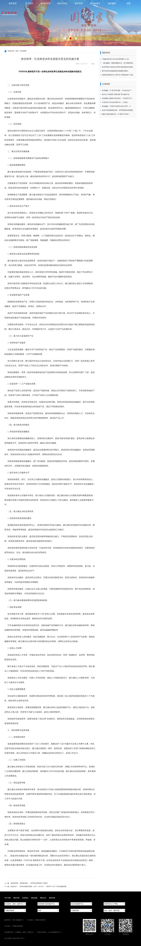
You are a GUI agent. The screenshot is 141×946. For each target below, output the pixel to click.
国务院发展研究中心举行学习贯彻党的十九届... (118, 75)
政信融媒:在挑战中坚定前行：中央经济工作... (117, 98)
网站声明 (16, 898)
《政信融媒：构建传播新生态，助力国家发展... (118, 63)
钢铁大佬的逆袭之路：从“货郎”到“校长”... (116, 114)
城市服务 (112, 3)
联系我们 (25, 898)
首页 (17, 51)
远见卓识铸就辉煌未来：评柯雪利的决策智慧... (118, 110)
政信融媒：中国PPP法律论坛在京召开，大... (117, 106)
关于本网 (7, 898)
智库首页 (13, 3)
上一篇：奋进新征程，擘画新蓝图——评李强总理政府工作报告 (26, 883)
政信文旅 (79, 3)
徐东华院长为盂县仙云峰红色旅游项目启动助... (118, 67)
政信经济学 (46, 3)
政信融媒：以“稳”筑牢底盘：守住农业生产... (117, 90)
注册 (128, 3)
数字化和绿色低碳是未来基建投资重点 (115, 71)
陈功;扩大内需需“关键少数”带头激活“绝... (116, 94)
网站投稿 (34, 898)
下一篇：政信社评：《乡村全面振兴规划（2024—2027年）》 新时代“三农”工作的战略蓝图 (35, 886)
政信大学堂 (62, 3)
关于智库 (29, 3)
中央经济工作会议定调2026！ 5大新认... (115, 102)
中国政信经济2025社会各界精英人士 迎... (116, 59)
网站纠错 (52, 898)
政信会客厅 (95, 3)
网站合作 (43, 898)
